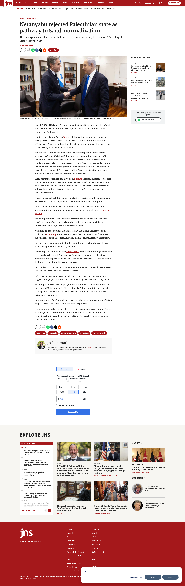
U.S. (26, 3)
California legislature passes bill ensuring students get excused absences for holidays (35, 495)
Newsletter (149, 3)
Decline (170, 577)
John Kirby (51, 234)
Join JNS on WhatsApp (149, 120)
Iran (103, 9)
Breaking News (30, 443)
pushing (78, 179)
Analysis (44, 3)
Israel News (31, 18)
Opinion (55, 3)
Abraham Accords (99, 333)
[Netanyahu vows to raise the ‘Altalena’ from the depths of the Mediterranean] (74, 491)
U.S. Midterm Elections (56, 9)
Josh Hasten (146, 472)
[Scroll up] (46, 510)
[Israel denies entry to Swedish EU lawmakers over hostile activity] (160, 95)
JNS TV (64, 3)
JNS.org (91, 347)
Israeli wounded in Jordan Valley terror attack (142, 82)
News (22, 18)
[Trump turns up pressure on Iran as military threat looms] (148, 455)
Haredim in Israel (95, 9)
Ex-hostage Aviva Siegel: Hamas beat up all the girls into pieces (141, 68)
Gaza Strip (53, 333)
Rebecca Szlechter (111, 476)
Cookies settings (136, 577)
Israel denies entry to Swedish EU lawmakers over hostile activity (141, 96)
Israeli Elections (42, 9)
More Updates (26, 510)
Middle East (41, 333)
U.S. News (60, 463)
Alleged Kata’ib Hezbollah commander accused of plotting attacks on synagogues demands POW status (36, 463)
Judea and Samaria (82, 9)
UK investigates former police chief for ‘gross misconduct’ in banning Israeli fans (36, 505)
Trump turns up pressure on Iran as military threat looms (148, 468)
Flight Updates (69, 9)
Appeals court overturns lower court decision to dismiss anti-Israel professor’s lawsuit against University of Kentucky (37, 484)
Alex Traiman (136, 472)
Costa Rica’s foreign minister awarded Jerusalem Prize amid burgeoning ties (35, 474)
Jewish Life (75, 3)
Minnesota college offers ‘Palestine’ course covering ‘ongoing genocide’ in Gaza (37, 452)
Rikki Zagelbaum (99, 476)
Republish (53, 50)
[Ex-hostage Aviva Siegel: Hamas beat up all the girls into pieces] (160, 67)
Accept (153, 577)
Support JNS (174, 3)
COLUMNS (137, 478)
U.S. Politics (84, 333)
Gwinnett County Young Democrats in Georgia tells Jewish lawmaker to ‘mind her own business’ (110, 508)
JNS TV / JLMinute (137, 464)
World (34, 3)
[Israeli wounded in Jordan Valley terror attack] (160, 82)
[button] (29, 50)
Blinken (67, 137)
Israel (18, 3)
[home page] (9, 3)
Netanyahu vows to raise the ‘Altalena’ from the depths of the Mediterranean (72, 508)
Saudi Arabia (72, 251)
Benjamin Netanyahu (68, 333)
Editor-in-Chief (110, 9)
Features (101, 3)
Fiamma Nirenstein (151, 493)
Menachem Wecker (63, 478)
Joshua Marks (26, 45)
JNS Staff (134, 73)
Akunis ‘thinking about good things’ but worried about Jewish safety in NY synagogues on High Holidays (109, 469)
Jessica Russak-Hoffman (102, 513)
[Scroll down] (49, 510)
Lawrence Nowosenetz (152, 510)
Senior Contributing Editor (153, 484)
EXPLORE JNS (35, 435)
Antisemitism (88, 3)
